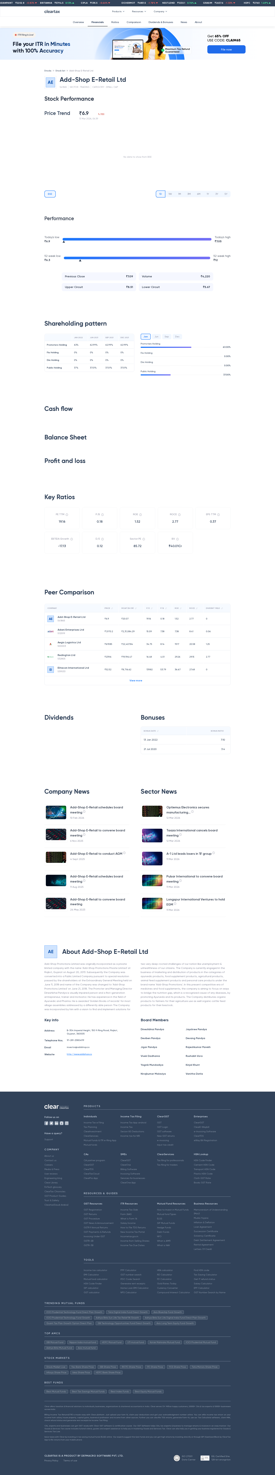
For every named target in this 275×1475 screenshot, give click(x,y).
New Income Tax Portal (132, 1232)
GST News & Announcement (99, 1223)
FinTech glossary (53, 1187)
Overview (78, 22)
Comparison (134, 22)
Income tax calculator (95, 1270)
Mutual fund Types (166, 1214)
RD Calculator (164, 1274)
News (184, 22)
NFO (159, 1236)
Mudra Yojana (201, 1218)
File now (226, 49)
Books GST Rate (202, 1182)
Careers (48, 1165)
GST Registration (93, 1209)
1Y (208, 193)
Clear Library (51, 1182)
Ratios (115, 22)
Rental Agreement (204, 1244)
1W (170, 193)
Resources (137, 11)
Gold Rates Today (166, 1283)
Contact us (50, 1160)
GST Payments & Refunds (97, 1232)
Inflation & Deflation (204, 1222)
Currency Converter (167, 1288)
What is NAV (163, 1245)
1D (160, 193)
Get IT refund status (204, 1279)
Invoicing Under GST (94, 1236)
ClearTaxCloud (91, 1173)
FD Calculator (164, 1279)
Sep (167, 336)
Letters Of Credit (203, 1249)
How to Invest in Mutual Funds (173, 1209)
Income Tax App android (133, 1122)
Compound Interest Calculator (173, 1292)
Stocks (47, 70)
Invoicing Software (130, 1173)
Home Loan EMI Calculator (134, 1288)
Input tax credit (165, 1145)
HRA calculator (165, 1270)
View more (136, 680)
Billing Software (128, 1169)
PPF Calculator (128, 1270)
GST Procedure (92, 1218)
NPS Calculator (128, 1292)
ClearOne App (128, 1182)
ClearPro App (91, 1178)
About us (49, 1156)
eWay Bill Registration (205, 1140)
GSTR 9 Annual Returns (96, 1227)
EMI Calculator (91, 1274)
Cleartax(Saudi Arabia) (56, 1205)
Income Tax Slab (129, 1209)
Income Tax (126, 1127)
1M (179, 193)
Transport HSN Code (204, 1169)
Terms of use (70, 1460)
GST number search (130, 1274)
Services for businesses (132, 1178)
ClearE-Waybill (201, 1127)
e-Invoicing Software (205, 1131)
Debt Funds (163, 1232)
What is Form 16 (128, 1218)
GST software (164, 1131)
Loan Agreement (203, 1227)
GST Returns (90, 1214)
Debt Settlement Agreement (209, 1240)
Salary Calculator (203, 1283)
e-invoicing (163, 1140)
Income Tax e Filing (94, 1122)
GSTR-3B (88, 1245)
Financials (98, 22)
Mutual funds (90, 1145)
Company (159, 11)
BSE (50, 193)
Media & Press (51, 1169)
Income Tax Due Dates (132, 1245)
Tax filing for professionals (170, 1160)
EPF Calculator (201, 1288)
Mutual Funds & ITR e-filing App (100, 1140)
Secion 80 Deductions (132, 1131)
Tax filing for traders (167, 1165)
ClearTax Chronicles (54, 1191)
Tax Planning (90, 1127)
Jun (156, 336)
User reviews (51, 1173)
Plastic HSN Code (203, 1173)
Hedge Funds (164, 1227)
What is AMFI (164, 1241)
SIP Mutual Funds (166, 1223)
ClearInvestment (93, 1131)
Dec (177, 336)
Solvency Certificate (204, 1235)
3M (189, 193)
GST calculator (91, 1292)
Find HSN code (201, 1270)
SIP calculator (91, 1288)
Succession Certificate (206, 1231)
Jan (146, 336)
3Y (216, 193)
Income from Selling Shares (134, 1241)
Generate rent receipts (132, 1283)
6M (198, 193)
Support (48, 1139)
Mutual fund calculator (95, 1279)
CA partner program (94, 1160)
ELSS (159, 1218)
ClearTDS (199, 1136)
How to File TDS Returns (133, 1227)
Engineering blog (53, 1178)
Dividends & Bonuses (161, 22)
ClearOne (125, 1165)
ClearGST (199, 1122)
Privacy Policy (51, 1460)
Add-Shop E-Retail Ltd (81, 70)
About (198, 22)
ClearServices (91, 1136)
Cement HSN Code (204, 1165)
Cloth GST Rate (202, 1178)
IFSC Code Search (130, 1279)
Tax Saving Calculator (205, 1274)
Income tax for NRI (130, 1136)
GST (159, 1122)
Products (117, 11)
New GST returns (166, 1136)
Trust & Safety (51, 1200)
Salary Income (128, 1223)
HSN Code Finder (203, 1160)
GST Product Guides (55, 1196)
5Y (226, 193)
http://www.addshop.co (79, 1054)
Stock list (60, 70)
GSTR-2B (88, 1241)
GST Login (162, 1127)
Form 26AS (126, 1214)
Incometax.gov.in (129, 1236)
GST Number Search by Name (210, 1292)
